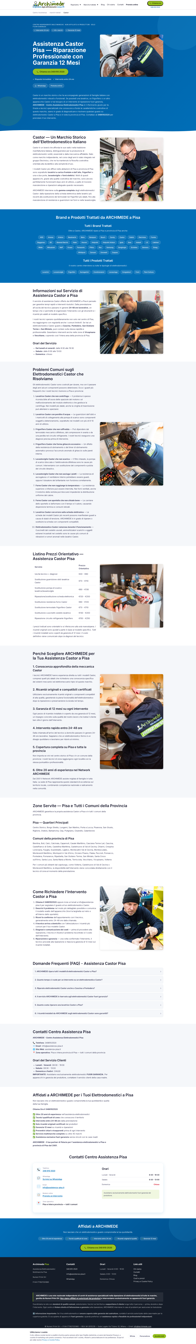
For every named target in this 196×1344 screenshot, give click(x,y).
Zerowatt (103, 252)
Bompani (92, 237)
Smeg (155, 247)
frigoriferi (71, 272)
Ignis (121, 242)
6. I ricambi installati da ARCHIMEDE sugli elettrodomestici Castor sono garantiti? (71, 1013)
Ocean (69, 247)
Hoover (84, 242)
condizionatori (99, 272)
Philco (92, 247)
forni (137, 272)
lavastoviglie (58, 272)
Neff (61, 247)
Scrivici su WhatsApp (52, 1179)
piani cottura (149, 272)
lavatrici (45, 272)
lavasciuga (113, 272)
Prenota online (132, 5)
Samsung (110, 247)
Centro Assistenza (40, 13)
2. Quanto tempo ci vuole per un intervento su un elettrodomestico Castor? (68, 980)
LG (147, 242)
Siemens (145, 247)
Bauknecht (72, 237)
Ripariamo (75, 5)
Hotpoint (95, 242)
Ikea (129, 242)
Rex (100, 247)
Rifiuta (132, 1336)
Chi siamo (111, 5)
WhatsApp (41, 86)
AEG (41, 237)
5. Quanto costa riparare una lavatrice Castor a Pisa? (59, 1005)
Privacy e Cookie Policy (143, 1281)
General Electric (62, 242)
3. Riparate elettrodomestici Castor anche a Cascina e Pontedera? (65, 988)
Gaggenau (41, 242)
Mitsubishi (51, 247)
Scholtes (134, 247)
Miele (41, 247)
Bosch (103, 237)
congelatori (126, 272)
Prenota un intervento (52, 1196)
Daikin (131, 237)
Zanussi (93, 252)
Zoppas (115, 252)
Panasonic (81, 247)
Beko (83, 237)
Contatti (120, 5)
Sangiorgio (122, 247)
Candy (112, 237)
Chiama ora (156, 3)
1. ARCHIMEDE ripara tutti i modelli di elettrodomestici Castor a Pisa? (66, 971)
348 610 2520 (49, 1171)
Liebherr (156, 242)
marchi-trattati (55, 13)
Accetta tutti (159, 1336)
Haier (75, 242)
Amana (50, 237)
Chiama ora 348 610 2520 (51, 71)
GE (51, 242)
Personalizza (145, 1336)
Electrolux (142, 237)
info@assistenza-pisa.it (53, 1187)
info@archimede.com (142, 1326)
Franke (153, 237)
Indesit (138, 242)
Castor (122, 237)
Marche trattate (90, 5)
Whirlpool (81, 252)
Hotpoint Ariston (109, 242)
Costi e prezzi (139, 1278)
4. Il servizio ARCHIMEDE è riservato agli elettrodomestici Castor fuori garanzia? (71, 996)
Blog (103, 5)
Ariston (60, 237)
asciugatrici (84, 272)
